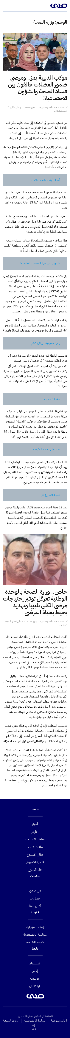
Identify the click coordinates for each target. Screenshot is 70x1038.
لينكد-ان (34, 985)
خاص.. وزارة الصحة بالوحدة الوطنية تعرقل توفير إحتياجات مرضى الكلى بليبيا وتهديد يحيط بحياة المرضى (35, 602)
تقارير (12, 107)
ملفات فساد (35, 846)
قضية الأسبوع (35, 861)
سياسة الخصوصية (35, 934)
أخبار (14, 621)
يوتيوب (34, 978)
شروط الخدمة (35, 942)
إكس (35, 970)
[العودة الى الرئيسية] (58, 5)
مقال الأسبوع (35, 854)
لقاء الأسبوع (35, 869)
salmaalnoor (56, 107)
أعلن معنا (35, 905)
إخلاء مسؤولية (35, 926)
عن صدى (35, 890)
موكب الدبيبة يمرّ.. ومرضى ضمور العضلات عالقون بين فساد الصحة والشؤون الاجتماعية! (37, 88)
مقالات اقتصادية (35, 839)
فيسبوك (34, 963)
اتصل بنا (35, 898)
